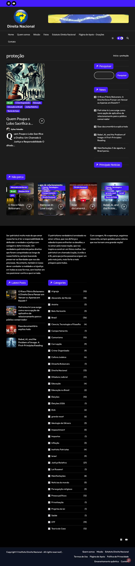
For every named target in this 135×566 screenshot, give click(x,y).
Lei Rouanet (57, 469)
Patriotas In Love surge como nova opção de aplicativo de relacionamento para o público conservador (112, 114)
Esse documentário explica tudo (112, 126)
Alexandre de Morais (19, 187)
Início (115, 55)
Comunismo (57, 337)
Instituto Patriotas (60, 449)
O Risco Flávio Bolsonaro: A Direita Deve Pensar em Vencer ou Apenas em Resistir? (112, 100)
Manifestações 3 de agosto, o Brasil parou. (111, 149)
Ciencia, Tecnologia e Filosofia (50, 188)
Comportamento (48, 193)
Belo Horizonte (58, 311)
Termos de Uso (81, 556)
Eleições (55, 396)
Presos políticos (58, 495)
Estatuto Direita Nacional (63, 34)
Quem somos (23, 34)
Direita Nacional (48, 197)
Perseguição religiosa (61, 489)
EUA (53, 410)
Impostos (55, 436)
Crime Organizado (22, 103)
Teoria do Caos (13, 111)
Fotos (46, 34)
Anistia (54, 304)
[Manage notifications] (129, 560)
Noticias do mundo (60, 482)
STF (12, 195)
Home (11, 34)
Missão (36, 34)
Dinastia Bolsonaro (60, 363)
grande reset (111, 193)
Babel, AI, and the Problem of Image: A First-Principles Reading (111, 137)
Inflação (55, 443)
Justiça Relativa (31, 107)
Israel (121, 193)
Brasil (10, 103)
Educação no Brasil (15, 107)
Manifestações (58, 476)
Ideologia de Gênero (61, 423)
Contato (12, 41)
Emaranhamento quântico (106, 561)
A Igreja (55, 291)
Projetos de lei (58, 509)
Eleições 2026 (24, 191)
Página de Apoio (97, 556)
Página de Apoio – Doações (91, 34)
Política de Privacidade (118, 556)
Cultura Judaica (58, 357)
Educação (37, 103)
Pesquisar (105, 66)
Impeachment (58, 429)
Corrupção (56, 344)
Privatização (57, 502)
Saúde (54, 515)
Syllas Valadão (17, 129)
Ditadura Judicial (59, 377)
